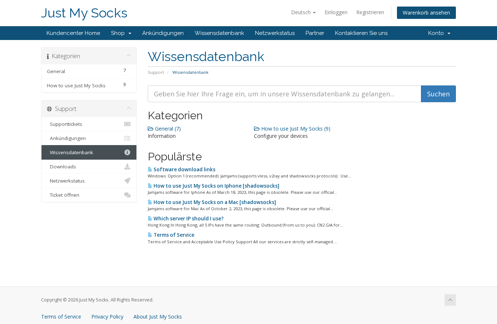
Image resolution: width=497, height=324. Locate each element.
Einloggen (336, 12)
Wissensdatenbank (219, 33)
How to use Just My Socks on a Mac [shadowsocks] (214, 202)
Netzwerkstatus (275, 33)
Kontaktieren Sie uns (361, 33)
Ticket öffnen (63, 195)
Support (156, 72)
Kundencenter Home (73, 33)
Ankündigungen (163, 33)
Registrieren (370, 12)
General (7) (167, 128)
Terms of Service (173, 235)
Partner (315, 33)
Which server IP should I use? (188, 218)
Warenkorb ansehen (426, 12)
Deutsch (301, 12)
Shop (119, 33)
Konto (437, 33)
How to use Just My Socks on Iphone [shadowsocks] (215, 186)
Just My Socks (84, 13)
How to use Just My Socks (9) (295, 128)
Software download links (183, 169)
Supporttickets (64, 124)
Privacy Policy (107, 316)
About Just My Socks (158, 316)
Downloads (61, 166)
